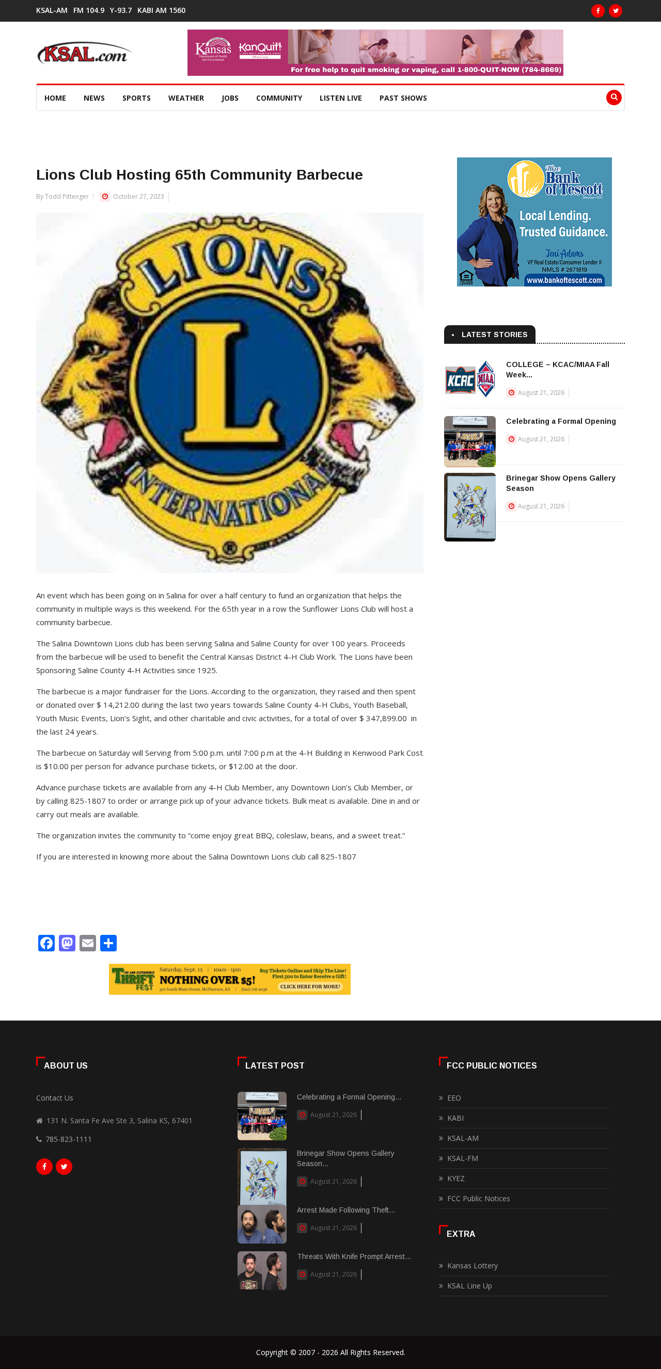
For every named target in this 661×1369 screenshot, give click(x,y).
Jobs (230, 98)
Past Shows (403, 98)
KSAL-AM (52, 10)
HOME (55, 98)
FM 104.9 (88, 10)
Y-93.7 (121, 10)
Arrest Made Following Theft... (346, 1210)
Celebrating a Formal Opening (561, 421)
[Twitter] (615, 11)
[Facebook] (598, 11)
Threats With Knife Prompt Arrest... (354, 1256)
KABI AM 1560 (161, 10)
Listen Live (341, 98)
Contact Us (54, 1098)
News (94, 98)
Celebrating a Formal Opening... (349, 1097)
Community (279, 98)
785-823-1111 (68, 1139)
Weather (186, 98)
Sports (136, 98)
